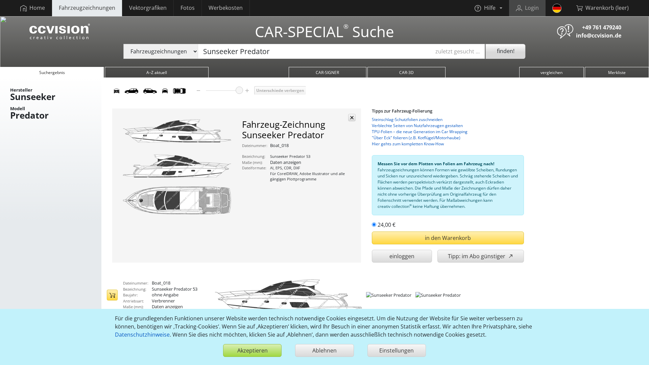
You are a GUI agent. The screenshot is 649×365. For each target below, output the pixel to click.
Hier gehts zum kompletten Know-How (408, 144)
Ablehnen (324, 350)
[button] (488, 8)
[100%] (239, 90)
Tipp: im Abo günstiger (477, 256)
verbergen (280, 90)
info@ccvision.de (598, 35)
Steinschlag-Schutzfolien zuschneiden (407, 119)
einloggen (401, 256)
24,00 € (386, 224)
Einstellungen (396, 350)
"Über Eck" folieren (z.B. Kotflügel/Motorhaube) (416, 138)
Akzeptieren (252, 350)
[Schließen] (352, 117)
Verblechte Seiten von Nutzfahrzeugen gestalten (417, 125)
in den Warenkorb (448, 238)
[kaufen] (112, 295)
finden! (505, 51)
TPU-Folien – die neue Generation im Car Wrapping (419, 132)
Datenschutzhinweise (142, 334)
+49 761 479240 (601, 27)
